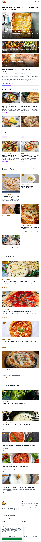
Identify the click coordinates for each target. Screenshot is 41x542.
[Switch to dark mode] (36, 2)
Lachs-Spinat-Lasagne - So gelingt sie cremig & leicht (29, 507)
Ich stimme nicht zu (12, 536)
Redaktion (4, 521)
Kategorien (23, 521)
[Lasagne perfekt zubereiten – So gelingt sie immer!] (20, 25)
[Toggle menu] (38, 2)
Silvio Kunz (3, 215)
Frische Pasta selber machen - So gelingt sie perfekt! (29, 503)
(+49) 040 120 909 (6, 517)
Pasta (4, 14)
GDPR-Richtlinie (28, 536)
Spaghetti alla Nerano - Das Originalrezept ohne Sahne (30, 505)
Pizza (3, 55)
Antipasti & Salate (5, 112)
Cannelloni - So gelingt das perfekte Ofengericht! (29, 513)
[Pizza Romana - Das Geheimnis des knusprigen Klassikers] (20, 60)
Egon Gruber (4, 104)
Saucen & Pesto (5, 391)
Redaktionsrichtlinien (35, 536)
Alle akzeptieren (12, 538)
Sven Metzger (23, 225)
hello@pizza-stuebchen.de (7, 518)
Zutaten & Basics (23, 530)
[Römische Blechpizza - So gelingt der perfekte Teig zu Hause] (20, 47)
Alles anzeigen (35, 89)
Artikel (22, 501)
